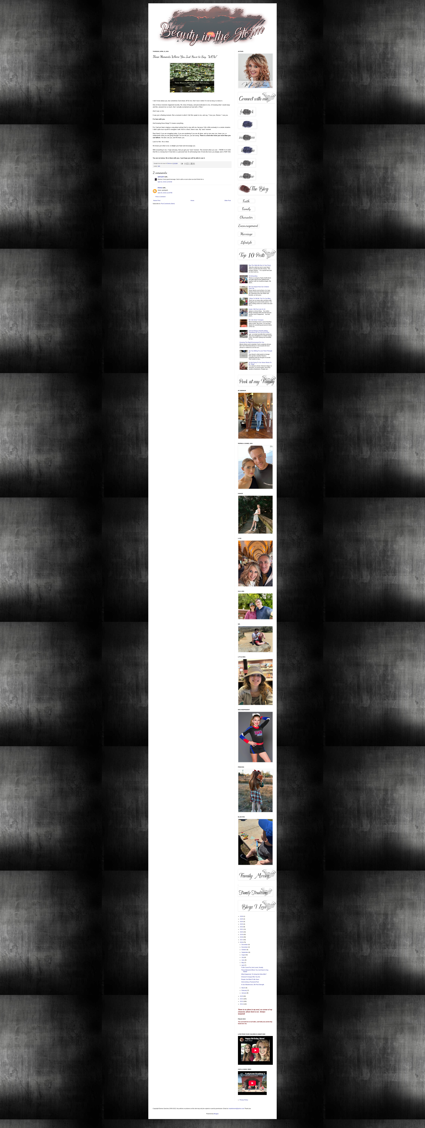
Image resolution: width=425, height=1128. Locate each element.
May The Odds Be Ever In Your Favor (260, 265)
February (244, 990)
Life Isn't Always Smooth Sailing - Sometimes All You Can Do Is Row (259, 331)
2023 (241, 924)
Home (192, 200)
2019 (241, 934)
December (244, 944)
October (244, 949)
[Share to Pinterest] (194, 164)
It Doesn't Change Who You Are (250, 977)
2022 (241, 927)
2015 (241, 996)
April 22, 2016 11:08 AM (165, 182)
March (243, 988)
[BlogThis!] (187, 164)
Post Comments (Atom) (168, 203)
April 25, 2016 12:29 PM (165, 193)
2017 (241, 939)
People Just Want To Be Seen (250, 979)
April (243, 965)
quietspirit (161, 177)
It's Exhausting (253, 276)
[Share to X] (189, 164)
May (242, 962)
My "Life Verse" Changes (256, 320)
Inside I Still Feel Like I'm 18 (257, 309)
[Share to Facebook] (192, 164)
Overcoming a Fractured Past (250, 982)
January (244, 993)
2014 (241, 999)
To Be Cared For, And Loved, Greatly (252, 967)
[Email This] (185, 164)
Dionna (169, 163)
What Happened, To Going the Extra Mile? (254, 974)
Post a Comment (160, 196)
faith (159, 166)
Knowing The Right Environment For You (252, 342)
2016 (241, 942)
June (243, 960)
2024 (241, 921)
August (243, 955)
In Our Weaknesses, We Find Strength (252, 984)
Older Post (227, 200)
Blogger (216, 1114)
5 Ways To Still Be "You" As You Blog (259, 298)
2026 (241, 916)
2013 (241, 1001)
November (244, 947)
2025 (241, 919)
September (244, 952)
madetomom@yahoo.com (237, 1108)
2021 (241, 929)
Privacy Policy (244, 1100)
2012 (241, 1004)
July (242, 957)
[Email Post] (181, 163)
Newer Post (156, 200)
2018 (241, 937)
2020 (241, 932)
